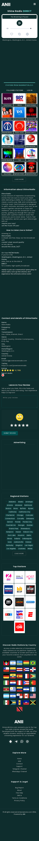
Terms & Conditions (19, 798)
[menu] (34, 4)
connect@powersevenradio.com (14, 361)
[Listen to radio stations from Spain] (19, 676)
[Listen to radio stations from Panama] (19, 696)
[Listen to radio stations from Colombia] (13, 669)
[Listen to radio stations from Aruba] (19, 663)
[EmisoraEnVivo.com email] (27, 741)
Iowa (10, 542)
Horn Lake (11, 535)
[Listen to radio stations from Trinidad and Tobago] (19, 709)
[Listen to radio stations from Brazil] (33, 663)
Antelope (29, 502)
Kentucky (9, 545)
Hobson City (28, 532)
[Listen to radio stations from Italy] (6, 683)
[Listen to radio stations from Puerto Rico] (26, 683)
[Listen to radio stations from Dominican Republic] (33, 669)
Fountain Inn (11, 525)
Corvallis (20, 519)
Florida (17, 522)
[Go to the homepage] (19, 723)
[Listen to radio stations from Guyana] (33, 676)
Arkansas (18, 505)
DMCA (19, 795)
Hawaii (18, 532)
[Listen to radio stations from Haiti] (26, 702)
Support (19, 766)
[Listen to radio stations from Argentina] (13, 663)
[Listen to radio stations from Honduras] (6, 696)
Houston (21, 535)
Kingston (19, 545)
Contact (19, 764)
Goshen (30, 525)
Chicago (20, 515)
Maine (30, 549)
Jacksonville (18, 542)
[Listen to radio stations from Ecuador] (13, 676)
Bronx (16, 508)
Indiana (17, 539)
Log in (29, 90)
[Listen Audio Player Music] (27, 34)
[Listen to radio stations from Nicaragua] (13, 696)
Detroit (10, 522)
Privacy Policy (19, 801)
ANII (24, 814)
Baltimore (28, 505)
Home (19, 759)
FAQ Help (19, 793)
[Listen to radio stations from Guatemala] (33, 689)
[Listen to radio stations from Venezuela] (19, 689)
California (12, 512)
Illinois (9, 539)
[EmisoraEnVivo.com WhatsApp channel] (22, 741)
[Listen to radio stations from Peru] (19, 683)
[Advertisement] (19, 61)
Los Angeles (11, 549)
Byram (30, 508)
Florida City (27, 522)
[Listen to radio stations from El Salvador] (26, 689)
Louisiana (21, 549)
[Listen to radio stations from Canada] (26, 696)
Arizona (10, 505)
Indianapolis (27, 539)
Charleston (10, 515)
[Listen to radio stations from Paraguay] (13, 683)
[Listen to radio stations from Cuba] (26, 669)
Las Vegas (29, 545)
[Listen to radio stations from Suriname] (6, 689)
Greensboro (25, 529)
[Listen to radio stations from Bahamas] (13, 702)
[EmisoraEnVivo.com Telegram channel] (16, 741)
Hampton (9, 532)
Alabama (12, 502)
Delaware (30, 519)
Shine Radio (19, 11)
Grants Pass (13, 529)
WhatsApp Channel (19, 772)
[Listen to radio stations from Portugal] (33, 683)
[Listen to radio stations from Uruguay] (13, 689)
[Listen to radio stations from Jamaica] (33, 702)
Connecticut (10, 519)
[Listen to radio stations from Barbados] (19, 702)
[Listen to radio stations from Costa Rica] (19, 669)
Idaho (29, 535)
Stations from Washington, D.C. (19, 85)
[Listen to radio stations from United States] (33, 696)
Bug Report (19, 788)
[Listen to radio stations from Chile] (6, 669)
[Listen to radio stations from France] (26, 676)
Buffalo (23, 508)
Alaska (20, 502)
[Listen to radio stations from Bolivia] (26, 663)
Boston (8, 508)
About (19, 790)
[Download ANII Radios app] (10, 741)
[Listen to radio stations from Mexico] (6, 702)
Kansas (28, 542)
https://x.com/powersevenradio (14, 366)
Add (19, 761)
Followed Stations (15, 90)
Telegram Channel (19, 769)
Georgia (21, 525)
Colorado (29, 515)
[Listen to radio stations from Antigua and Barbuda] (6, 663)
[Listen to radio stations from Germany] (6, 676)
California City (24, 512)
